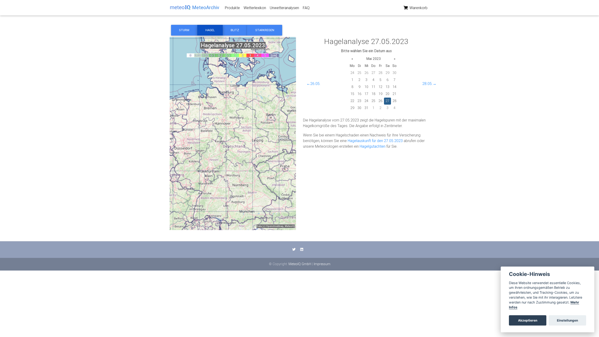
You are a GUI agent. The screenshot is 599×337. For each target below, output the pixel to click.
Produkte (232, 7)
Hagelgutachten (372, 146)
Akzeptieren (527, 320)
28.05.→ (429, 83)
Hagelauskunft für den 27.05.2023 (375, 140)
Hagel (210, 30)
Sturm (184, 30)
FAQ (306, 7)
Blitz (235, 30)
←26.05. (314, 83)
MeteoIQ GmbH (300, 264)
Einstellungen (567, 320)
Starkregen (264, 30)
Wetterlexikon (255, 7)
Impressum (322, 264)
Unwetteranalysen (284, 7)
